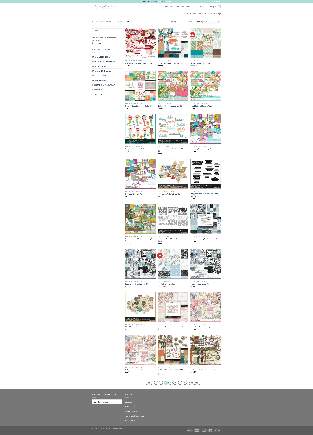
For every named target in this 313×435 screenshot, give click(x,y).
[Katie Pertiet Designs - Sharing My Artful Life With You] (104, 7)
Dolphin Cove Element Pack (201, 106)
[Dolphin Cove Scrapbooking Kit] (173, 86)
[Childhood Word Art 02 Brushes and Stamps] (173, 219)
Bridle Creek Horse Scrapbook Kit (203, 370)
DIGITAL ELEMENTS (101, 57)
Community (186, 7)
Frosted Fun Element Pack (200, 284)
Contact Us (130, 406)
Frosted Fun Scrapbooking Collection (204, 239)
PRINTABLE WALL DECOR (103, 85)
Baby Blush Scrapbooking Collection (171, 327)
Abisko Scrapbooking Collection (170, 63)
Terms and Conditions (134, 416)
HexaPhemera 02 (131, 327)
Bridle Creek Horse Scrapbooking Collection (170, 370)
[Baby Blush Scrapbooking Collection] (173, 307)
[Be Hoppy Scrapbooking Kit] (205, 129)
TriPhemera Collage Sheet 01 (169, 194)
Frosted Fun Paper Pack (167, 284)
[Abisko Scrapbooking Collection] (173, 43)
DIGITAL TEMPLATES (101, 71)
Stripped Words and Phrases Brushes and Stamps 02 (204, 195)
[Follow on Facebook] (210, 1)
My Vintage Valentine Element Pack (138, 63)
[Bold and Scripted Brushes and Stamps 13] (173, 129)
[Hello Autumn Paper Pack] (205, 43)
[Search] (208, 13)
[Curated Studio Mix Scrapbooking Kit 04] (140, 219)
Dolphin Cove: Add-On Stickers (137, 149)
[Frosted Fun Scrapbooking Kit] (140, 264)
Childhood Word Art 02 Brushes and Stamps (172, 240)
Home (166, 7)
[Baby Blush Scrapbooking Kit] (205, 307)
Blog (194, 7)
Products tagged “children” (112, 22)
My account (130, 420)
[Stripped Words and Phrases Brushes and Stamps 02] (205, 174)
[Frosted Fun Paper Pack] (173, 264)
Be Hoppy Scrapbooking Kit (200, 149)
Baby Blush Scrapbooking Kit (201, 327)
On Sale (98, 43)
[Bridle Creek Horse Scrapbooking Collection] (173, 350)
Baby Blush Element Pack (134, 370)
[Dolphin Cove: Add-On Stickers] (140, 129)
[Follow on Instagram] (212, 1)
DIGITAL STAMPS (99, 66)
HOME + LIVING (99, 80)
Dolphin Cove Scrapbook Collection (139, 106)
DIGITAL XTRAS (99, 75)
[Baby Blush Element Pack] (140, 350)
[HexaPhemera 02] (140, 307)
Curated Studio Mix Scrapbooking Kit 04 (139, 240)
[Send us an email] (217, 1)
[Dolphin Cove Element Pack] (205, 86)
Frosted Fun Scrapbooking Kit (136, 284)
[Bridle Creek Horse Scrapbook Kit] (205, 350)
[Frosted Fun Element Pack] (205, 264)
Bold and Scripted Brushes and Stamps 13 (172, 150)
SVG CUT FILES (99, 94)
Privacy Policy (131, 411)
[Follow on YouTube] (219, 1)
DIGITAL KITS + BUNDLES (103, 61)
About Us (200, 7)
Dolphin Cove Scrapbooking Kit (170, 106)
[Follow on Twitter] (215, 1)
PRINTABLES (97, 90)
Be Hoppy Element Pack (134, 194)
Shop (171, 7)
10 (194, 382)
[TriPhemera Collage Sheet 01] (173, 174)
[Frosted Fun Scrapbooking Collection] (205, 219)
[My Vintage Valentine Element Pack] (140, 43)
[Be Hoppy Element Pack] (140, 174)
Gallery (177, 7)
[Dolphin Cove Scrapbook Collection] (140, 86)
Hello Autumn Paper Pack (200, 63)
